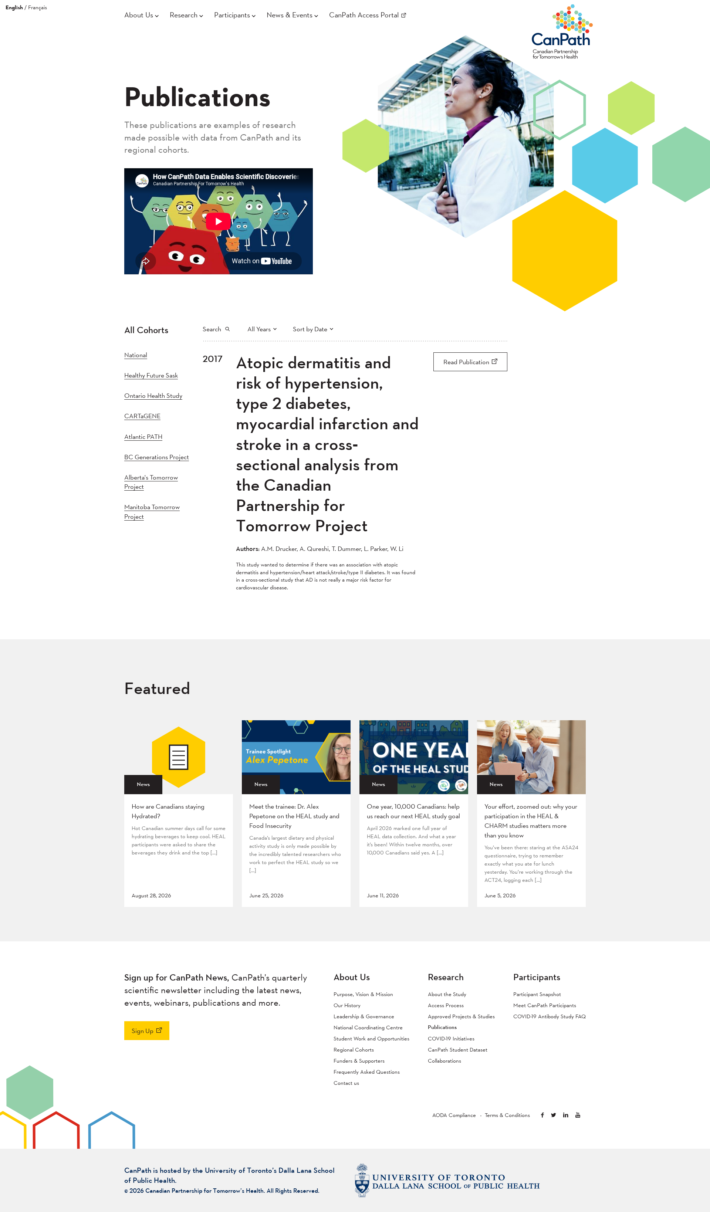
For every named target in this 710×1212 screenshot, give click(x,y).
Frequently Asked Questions (367, 1071)
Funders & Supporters (359, 1060)
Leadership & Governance (364, 1016)
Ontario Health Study (153, 395)
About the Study (447, 994)
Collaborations (444, 1060)
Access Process (446, 1005)
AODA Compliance (454, 1114)
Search (212, 329)
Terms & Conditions (507, 1114)
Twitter (553, 1115)
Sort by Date (310, 329)
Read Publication (466, 362)
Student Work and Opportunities (371, 1038)
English (14, 7)
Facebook (542, 1115)
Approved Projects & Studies (461, 1016)
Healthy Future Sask (151, 375)
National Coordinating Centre (368, 1027)
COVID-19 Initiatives (451, 1038)
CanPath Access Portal (364, 15)
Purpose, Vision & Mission (363, 994)
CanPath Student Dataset (457, 1049)
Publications (442, 1027)
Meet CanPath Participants (544, 1005)
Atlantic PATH (143, 436)
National (135, 355)
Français (37, 7)
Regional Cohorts (354, 1049)
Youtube (577, 1115)
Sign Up (142, 1030)
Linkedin (565, 1115)
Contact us (346, 1082)
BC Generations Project (156, 457)
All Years (259, 329)
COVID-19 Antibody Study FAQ (549, 1016)
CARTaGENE (142, 416)
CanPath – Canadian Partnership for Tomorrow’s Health (562, 30)
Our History (347, 1005)
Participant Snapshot (537, 994)
